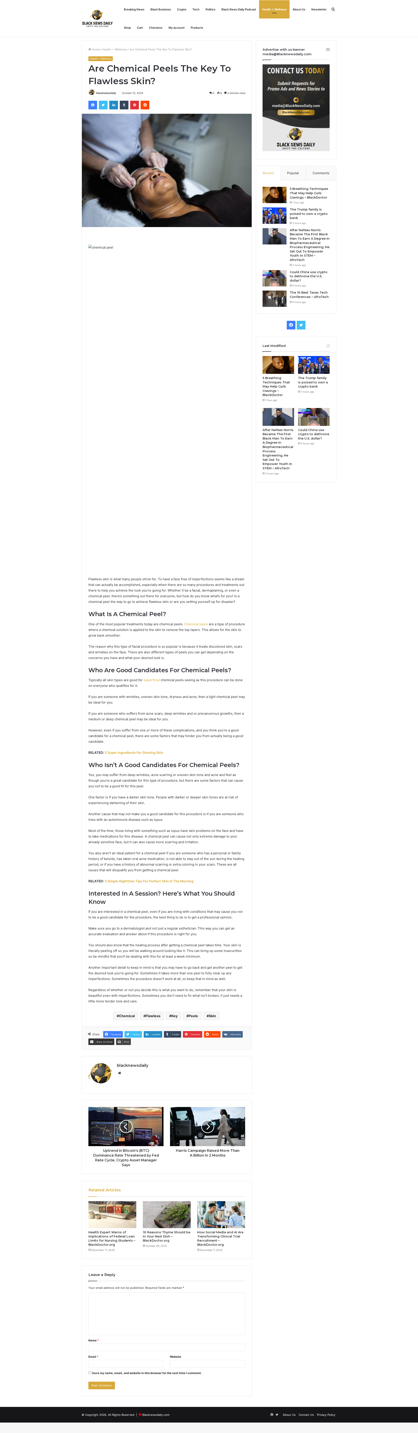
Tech (195, 9)
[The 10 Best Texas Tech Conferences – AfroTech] (275, 299)
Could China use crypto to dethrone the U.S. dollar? (308, 276)
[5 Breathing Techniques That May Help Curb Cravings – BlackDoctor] (275, 195)
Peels (193, 1016)
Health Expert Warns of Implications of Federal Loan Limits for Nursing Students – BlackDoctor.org (111, 1238)
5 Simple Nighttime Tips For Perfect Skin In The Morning (149, 881)
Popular (293, 173)
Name (93, 1340)
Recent (268, 173)
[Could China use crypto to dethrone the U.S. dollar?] (275, 278)
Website (175, 1356)
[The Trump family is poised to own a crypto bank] (275, 215)
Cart (140, 27)
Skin (212, 1016)
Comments (321, 173)
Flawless (153, 1016)
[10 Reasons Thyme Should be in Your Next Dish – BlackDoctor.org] (167, 1214)
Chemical (127, 1016)
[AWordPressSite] (97, 18)
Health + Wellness (274, 9)
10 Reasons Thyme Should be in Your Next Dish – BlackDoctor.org (166, 1236)
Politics (210, 9)
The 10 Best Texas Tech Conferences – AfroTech (309, 295)
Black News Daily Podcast (238, 9)
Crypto (181, 9)
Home (95, 49)
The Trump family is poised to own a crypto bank (309, 213)
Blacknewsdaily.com (155, 1414)
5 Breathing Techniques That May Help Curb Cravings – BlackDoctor (309, 193)
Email (93, 1356)
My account (177, 27)
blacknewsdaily (106, 93)
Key (174, 1016)
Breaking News (134, 9)
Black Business (160, 9)
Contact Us (306, 1414)
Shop (127, 27)
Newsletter (319, 9)
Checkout (155, 27)
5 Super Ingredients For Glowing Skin (134, 753)
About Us (299, 9)
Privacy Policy (326, 1414)
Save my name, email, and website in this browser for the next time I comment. (147, 1373)
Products (197, 27)
